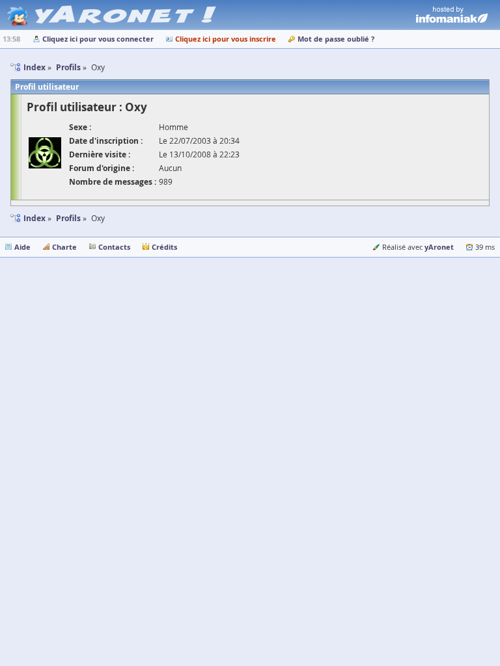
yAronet (439, 247)
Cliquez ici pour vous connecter (98, 39)
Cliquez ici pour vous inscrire (225, 39)
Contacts (114, 247)
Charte (64, 247)
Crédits (164, 247)
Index (34, 218)
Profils (68, 218)
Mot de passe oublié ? (336, 39)
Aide (22, 247)
